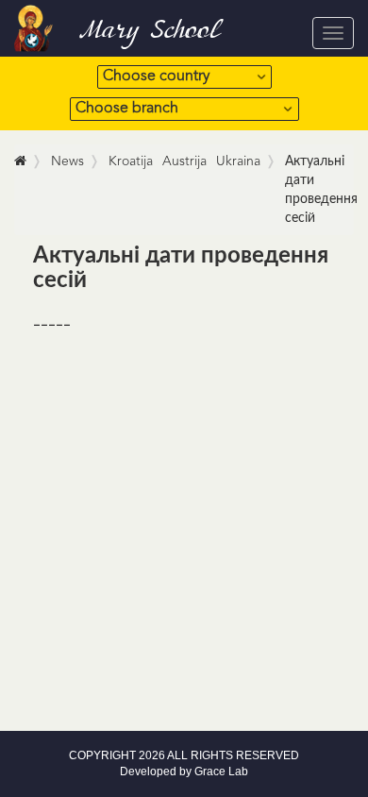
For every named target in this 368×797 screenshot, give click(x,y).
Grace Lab (221, 771)
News (67, 161)
